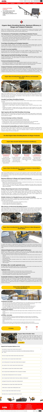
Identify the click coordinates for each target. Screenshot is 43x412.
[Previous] (1, 11)
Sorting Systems (19, 406)
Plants (19, 408)
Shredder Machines (19, 405)
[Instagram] (39, 404)
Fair (11, 407)
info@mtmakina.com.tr (29, 405)
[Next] (41, 11)
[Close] (42, 410)
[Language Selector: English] (41, 1)
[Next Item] (41, 399)
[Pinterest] (40, 404)
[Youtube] (41, 404)
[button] (13, 3)
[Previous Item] (1, 399)
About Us (11, 406)
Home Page (11, 405)
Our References (11, 408)
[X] (38, 404)
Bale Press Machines (19, 407)
